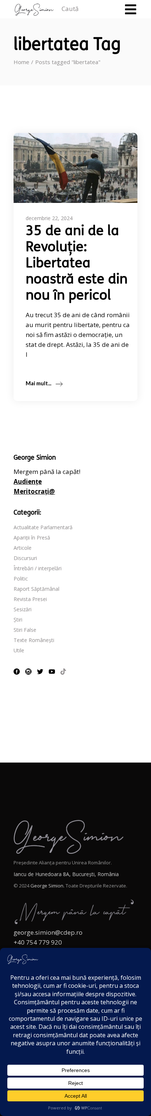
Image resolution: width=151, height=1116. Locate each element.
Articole (23, 547)
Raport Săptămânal (36, 588)
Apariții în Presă (32, 537)
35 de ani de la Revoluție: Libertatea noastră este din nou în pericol (77, 264)
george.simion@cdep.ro (48, 932)
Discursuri (25, 558)
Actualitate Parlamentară (43, 527)
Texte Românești (34, 640)
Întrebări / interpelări (38, 568)
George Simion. (47, 885)
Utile (19, 650)
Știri (18, 619)
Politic (21, 578)
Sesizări (23, 609)
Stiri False (25, 629)
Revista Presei (30, 599)
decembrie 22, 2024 (49, 218)
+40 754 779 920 (38, 942)
